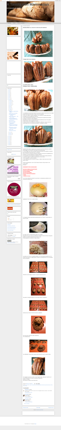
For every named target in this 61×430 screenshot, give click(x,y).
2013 (9, 138)
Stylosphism (9, 224)
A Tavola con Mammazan (28, 4)
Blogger (35, 423)
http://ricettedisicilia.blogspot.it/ (11, 227)
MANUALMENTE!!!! (11, 120)
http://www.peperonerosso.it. (11, 228)
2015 (9, 136)
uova (23, 385)
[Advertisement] (33, 412)
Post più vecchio (51, 407)
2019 (9, 95)
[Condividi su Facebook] (38, 383)
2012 (9, 139)
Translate (14, 236)
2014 (9, 137)
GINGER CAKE (11, 129)
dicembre (10, 100)
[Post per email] (34, 383)
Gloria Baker (26, 394)
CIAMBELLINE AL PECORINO (13, 113)
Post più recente (25, 407)
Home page (38, 407)
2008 (9, 144)
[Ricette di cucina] (10, 209)
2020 (9, 94)
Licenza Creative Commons (11, 242)
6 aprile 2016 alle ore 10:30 (28, 392)
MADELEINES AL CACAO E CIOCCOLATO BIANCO (13, 128)
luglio (10, 106)
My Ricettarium (27, 389)
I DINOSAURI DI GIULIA (12, 130)
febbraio (10, 133)
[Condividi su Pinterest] (39, 383)
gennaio (10, 134)
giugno (10, 107)
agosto (10, 105)
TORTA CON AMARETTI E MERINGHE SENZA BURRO (13, 118)
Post (9, 218)
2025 (9, 89)
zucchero (26, 385)
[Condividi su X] (37, 383)
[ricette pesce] (14, 154)
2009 (9, 143)
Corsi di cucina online (10, 230)
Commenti (10, 219)
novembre (10, 101)
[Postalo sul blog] (36, 383)
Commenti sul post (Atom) (39, 409)
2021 (9, 93)
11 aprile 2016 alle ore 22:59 (28, 397)
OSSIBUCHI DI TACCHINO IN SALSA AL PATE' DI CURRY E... (13, 125)
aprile (10, 110)
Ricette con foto (9, 149)
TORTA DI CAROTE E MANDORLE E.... (12, 123)
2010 (9, 142)
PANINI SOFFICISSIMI (12, 121)
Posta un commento (26, 403)
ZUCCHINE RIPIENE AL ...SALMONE (12, 115)
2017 (9, 98)
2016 (9, 99)
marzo (10, 132)
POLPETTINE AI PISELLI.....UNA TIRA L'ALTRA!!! (13, 117)
